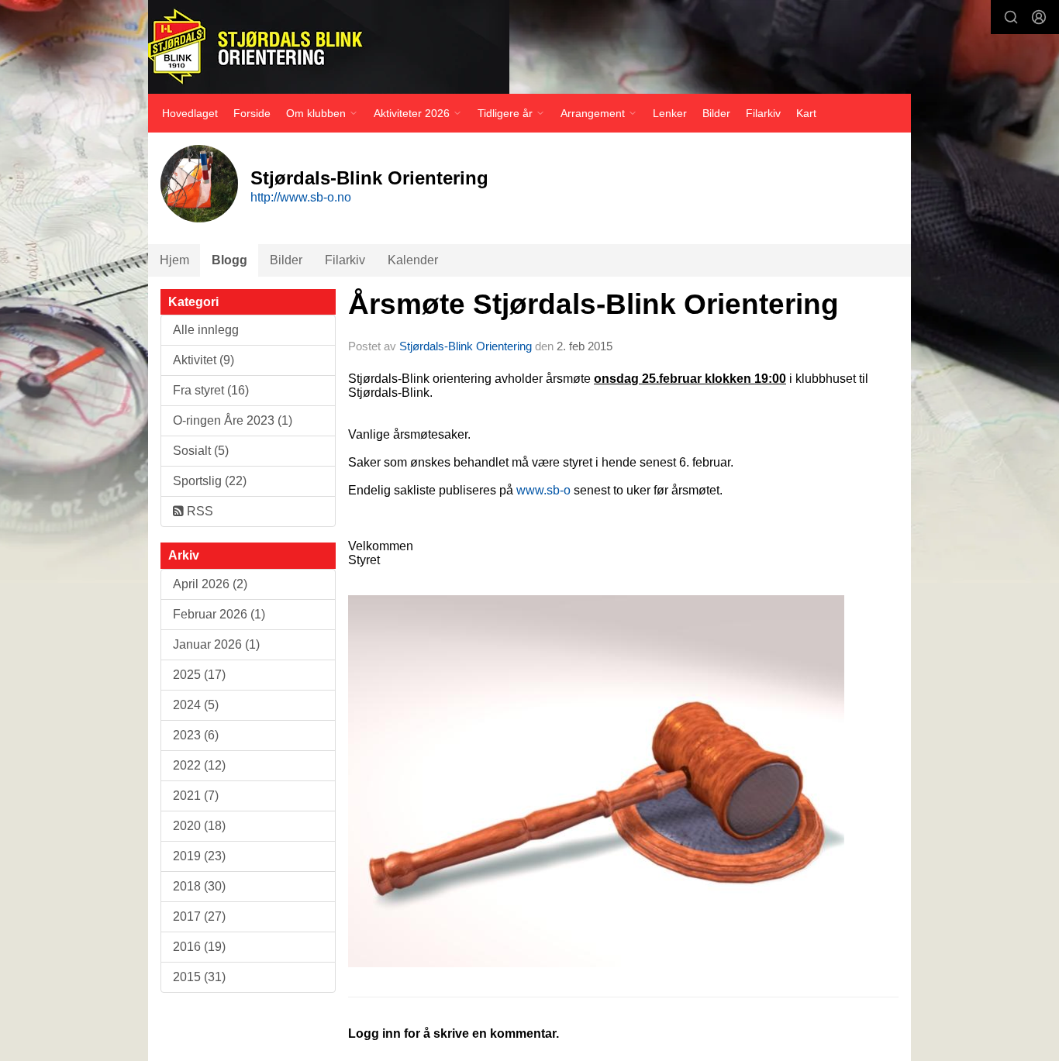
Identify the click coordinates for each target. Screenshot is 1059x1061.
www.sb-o (543, 490)
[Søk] (1011, 17)
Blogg (229, 260)
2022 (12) (199, 765)
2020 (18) (199, 825)
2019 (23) (199, 856)
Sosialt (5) (201, 450)
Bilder (716, 113)
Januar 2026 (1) (216, 644)
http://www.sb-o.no (300, 197)
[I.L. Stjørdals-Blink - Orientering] (328, 47)
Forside (252, 113)
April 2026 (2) (210, 584)
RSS (198, 511)
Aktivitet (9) (203, 360)
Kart (806, 113)
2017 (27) (199, 916)
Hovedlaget (190, 113)
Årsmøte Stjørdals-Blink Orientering (593, 304)
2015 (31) (199, 976)
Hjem (174, 260)
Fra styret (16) (211, 390)
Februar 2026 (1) (219, 614)
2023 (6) (196, 735)
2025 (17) (199, 674)
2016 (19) (199, 946)
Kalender (413, 260)
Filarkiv (763, 113)
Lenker (670, 113)
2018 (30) (199, 886)
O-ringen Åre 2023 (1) (232, 420)
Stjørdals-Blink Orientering (465, 346)
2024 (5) (196, 704)
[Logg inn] (1039, 17)
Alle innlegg (206, 329)
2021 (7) (196, 795)
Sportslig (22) (210, 480)
